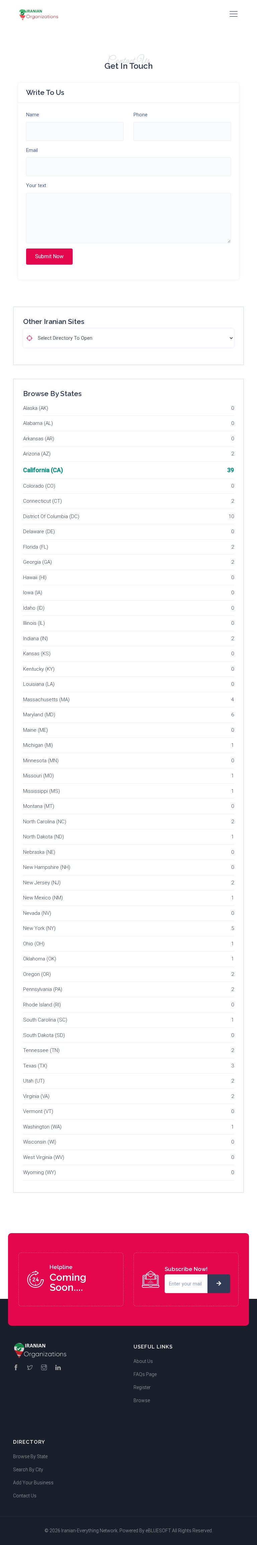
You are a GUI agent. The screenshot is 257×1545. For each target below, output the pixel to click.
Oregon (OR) (37, 974)
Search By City (28, 1469)
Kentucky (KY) (39, 669)
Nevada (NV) (37, 913)
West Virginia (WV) (43, 1157)
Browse (142, 1400)
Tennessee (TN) (41, 1050)
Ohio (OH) (34, 944)
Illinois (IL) (34, 623)
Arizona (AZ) (37, 454)
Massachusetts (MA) (46, 700)
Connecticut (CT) (42, 501)
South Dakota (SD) (44, 1035)
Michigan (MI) (38, 745)
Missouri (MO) (38, 776)
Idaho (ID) (34, 608)
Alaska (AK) (35, 408)
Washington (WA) (42, 1127)
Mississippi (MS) (41, 791)
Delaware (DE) (39, 532)
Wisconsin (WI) (39, 1142)
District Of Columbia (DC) (51, 516)
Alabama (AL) (38, 423)
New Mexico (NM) (43, 898)
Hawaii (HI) (35, 577)
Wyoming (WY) (39, 1172)
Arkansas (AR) (38, 439)
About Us (143, 1361)
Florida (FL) (35, 547)
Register (142, 1387)
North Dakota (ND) (43, 837)
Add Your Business (33, 1482)
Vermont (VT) (38, 1111)
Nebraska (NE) (39, 852)
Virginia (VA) (36, 1096)
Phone (141, 115)
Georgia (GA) (37, 562)
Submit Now (49, 256)
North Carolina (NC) (44, 822)
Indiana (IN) (35, 639)
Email (32, 150)
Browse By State (30, 1456)
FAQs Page (145, 1374)
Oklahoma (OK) (39, 959)
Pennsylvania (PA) (42, 989)
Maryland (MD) (39, 715)
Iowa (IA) (32, 593)
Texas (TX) (35, 1066)
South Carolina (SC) (45, 1020)
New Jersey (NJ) (42, 883)
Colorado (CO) (39, 486)
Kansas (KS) (37, 654)
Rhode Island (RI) (42, 1005)
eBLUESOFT (158, 1530)
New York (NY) (39, 928)
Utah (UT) (34, 1081)
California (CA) (43, 470)
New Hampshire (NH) (46, 867)
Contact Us (24, 1495)
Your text (36, 185)
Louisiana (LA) (39, 684)
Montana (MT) (38, 806)
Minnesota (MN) (41, 761)
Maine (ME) (35, 730)
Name (32, 115)
